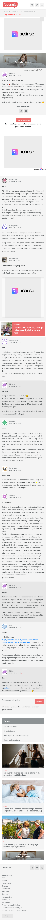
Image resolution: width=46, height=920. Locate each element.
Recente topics (9, 731)
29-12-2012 (12, 497)
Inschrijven (6, 916)
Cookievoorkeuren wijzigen (12, 908)
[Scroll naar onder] (42, 19)
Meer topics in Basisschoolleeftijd (16, 735)
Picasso (12, 74)
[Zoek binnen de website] (32, 5)
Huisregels (6, 899)
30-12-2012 (12, 673)
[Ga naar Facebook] (32, 867)
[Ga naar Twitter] (37, 867)
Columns (5, 886)
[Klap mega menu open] (42, 5)
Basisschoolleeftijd (26, 12)
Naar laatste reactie (23, 120)
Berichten (5, 891)
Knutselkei (13, 259)
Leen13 (12, 421)
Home (5, 12)
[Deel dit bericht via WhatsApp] (21, 111)
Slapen (5, 770)
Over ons (5, 894)
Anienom (13, 468)
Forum (13, 12)
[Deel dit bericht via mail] (26, 111)
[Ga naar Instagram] (42, 867)
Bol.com (7, 688)
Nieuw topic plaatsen (11, 740)
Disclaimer (6, 902)
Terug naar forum (10, 726)
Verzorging (17, 324)
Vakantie (6, 842)
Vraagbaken (6, 883)
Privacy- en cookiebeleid (11, 905)
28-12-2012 (12, 470)
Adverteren (6, 888)
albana (12, 495)
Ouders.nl (6, 867)
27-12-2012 (12, 76)
